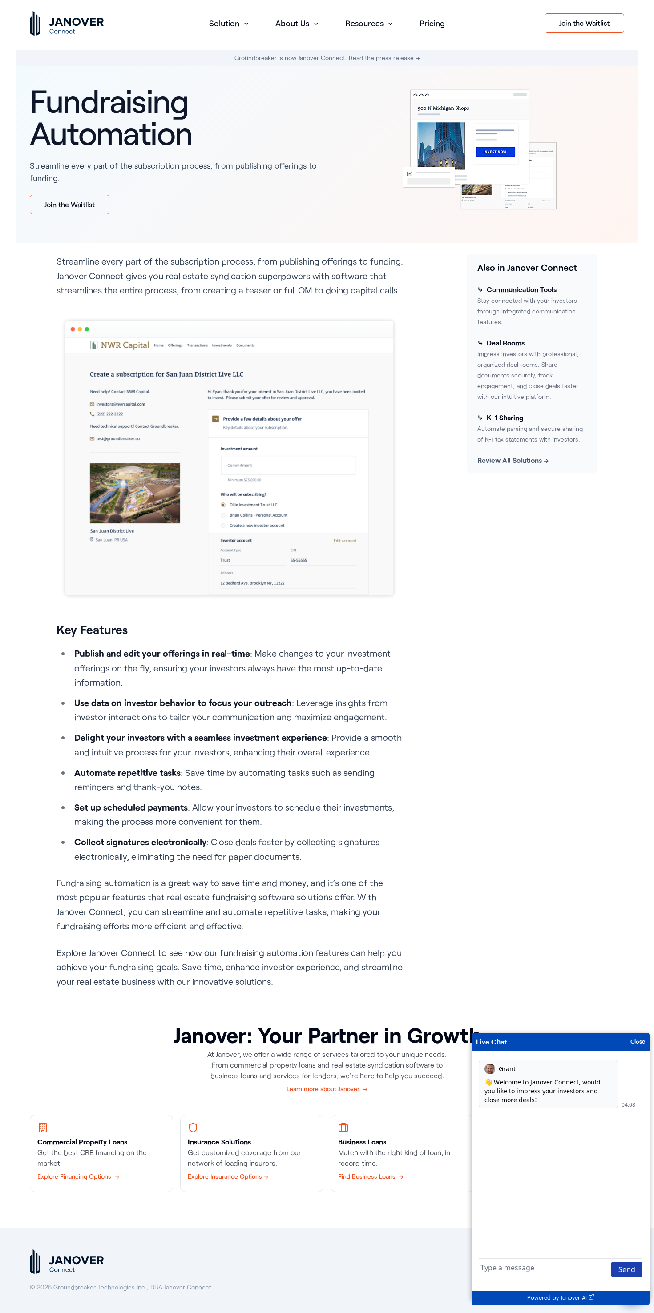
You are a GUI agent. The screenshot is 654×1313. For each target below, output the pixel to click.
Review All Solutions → (513, 460)
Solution (225, 23)
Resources (365, 23)
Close (637, 1041)
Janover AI (574, 1297)
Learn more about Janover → (327, 1088)
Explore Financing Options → (78, 1176)
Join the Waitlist (584, 23)
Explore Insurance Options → (228, 1176)
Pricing (432, 23)
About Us (293, 23)
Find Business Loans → (371, 1176)
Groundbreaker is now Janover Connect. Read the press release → (327, 57)
